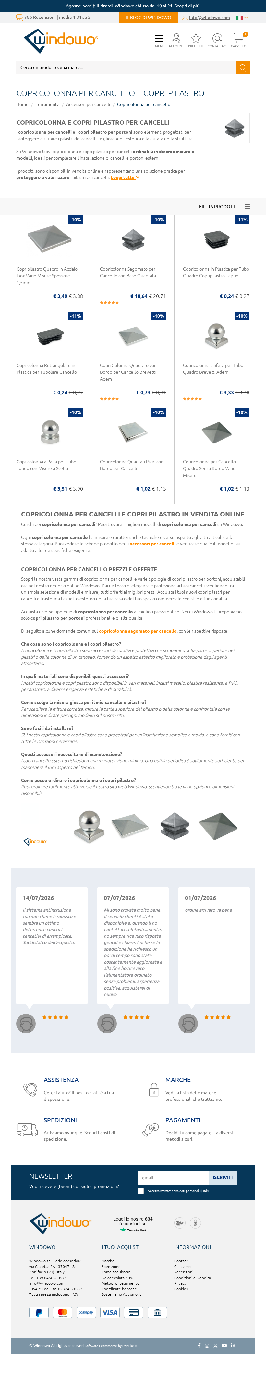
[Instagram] (207, 1345)
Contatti (181, 1261)
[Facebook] (199, 1345)
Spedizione (111, 1266)
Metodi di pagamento (120, 1283)
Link (204, 1191)
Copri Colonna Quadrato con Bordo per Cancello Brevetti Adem (128, 372)
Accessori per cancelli (88, 104)
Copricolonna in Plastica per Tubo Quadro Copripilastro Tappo (216, 272)
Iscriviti (223, 1177)
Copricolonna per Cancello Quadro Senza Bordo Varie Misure (209, 468)
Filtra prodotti (218, 206)
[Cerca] (243, 67)
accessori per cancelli (152, 543)
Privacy (180, 1283)
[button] (176, 41)
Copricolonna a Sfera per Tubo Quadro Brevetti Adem (213, 369)
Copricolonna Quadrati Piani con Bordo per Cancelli (131, 465)
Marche (108, 1261)
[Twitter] (215, 1345)
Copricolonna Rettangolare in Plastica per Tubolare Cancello (47, 369)
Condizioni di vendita (192, 1278)
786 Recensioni (40, 17)
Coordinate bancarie (119, 1289)
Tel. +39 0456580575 (48, 1278)
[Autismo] (195, 1222)
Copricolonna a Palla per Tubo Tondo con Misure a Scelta (46, 465)
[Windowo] (57, 41)
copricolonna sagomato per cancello (138, 631)
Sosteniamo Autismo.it (121, 1294)
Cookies (181, 1289)
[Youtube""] (224, 1345)
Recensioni (183, 1272)
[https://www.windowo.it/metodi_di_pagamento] (133, 1312)
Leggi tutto (123, 177)
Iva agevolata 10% (117, 1278)
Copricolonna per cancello (143, 104)
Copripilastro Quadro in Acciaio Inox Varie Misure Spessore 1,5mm (47, 275)
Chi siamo (182, 1266)
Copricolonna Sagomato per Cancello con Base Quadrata (128, 272)
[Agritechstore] (180, 1222)
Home (22, 104)
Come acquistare (116, 1272)
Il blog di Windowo (148, 17)
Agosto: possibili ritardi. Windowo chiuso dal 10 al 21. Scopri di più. (133, 5)
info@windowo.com (209, 17)
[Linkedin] (233, 1345)
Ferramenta (47, 104)
